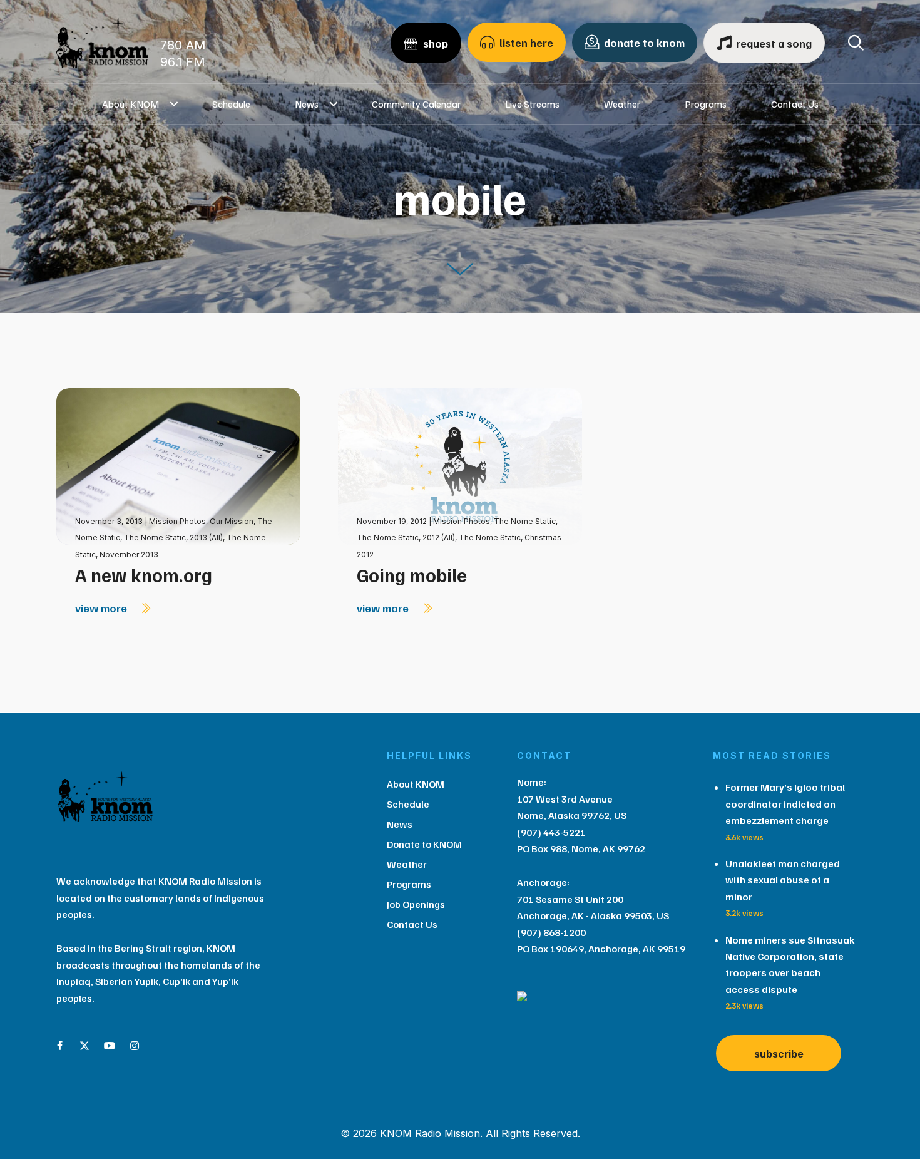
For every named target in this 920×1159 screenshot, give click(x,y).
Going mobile (412, 575)
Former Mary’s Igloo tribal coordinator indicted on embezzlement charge (785, 804)
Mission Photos (177, 521)
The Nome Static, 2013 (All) (173, 537)
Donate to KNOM (424, 844)
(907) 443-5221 (551, 832)
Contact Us (795, 104)
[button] (174, 104)
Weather (622, 104)
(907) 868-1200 (551, 932)
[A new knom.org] (178, 465)
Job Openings (416, 904)
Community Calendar (416, 104)
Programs (706, 104)
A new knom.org (143, 575)
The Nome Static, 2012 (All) (406, 537)
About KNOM (130, 104)
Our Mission (231, 521)
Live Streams (532, 104)
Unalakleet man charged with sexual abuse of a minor (782, 880)
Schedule (231, 104)
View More (102, 608)
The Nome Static (525, 521)
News (307, 104)
